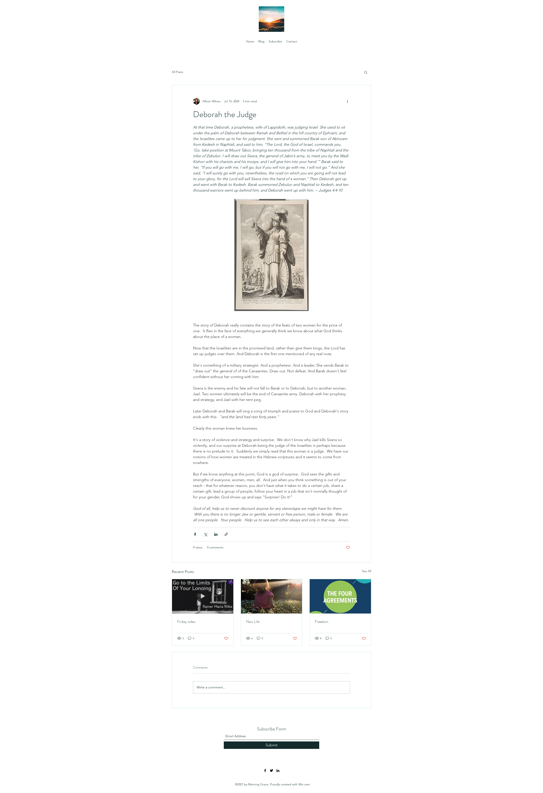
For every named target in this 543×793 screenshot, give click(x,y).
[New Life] (271, 596)
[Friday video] (202, 596)
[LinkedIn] (278, 770)
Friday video (186, 621)
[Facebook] (265, 770)
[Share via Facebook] (195, 534)
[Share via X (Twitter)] (205, 534)
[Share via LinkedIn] (216, 534)
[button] (366, 72)
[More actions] (347, 101)
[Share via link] (226, 534)
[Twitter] (271, 770)
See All (366, 571)
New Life (253, 621)
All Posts (177, 72)
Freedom (321, 621)
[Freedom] (340, 596)
